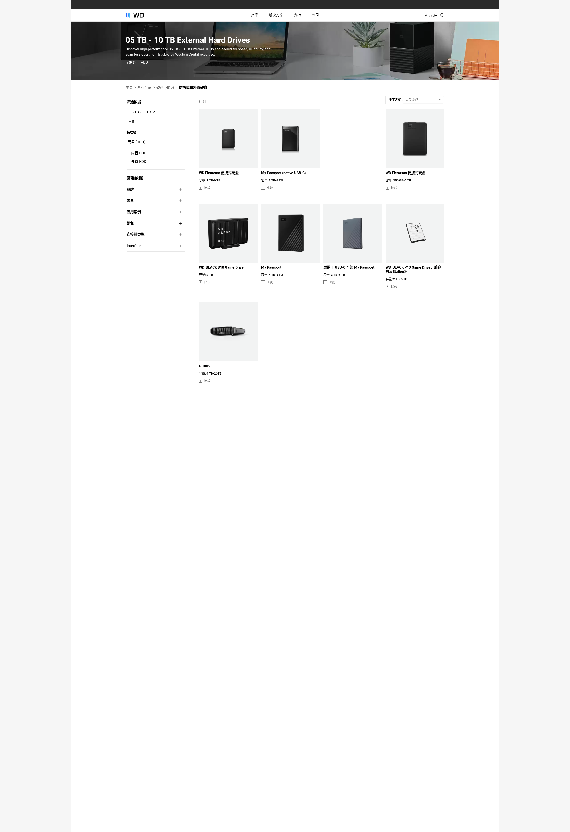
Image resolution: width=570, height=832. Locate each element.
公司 (315, 15)
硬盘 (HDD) (136, 142)
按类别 (132, 132)
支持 (297, 15)
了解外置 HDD (137, 62)
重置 (131, 121)
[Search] (442, 15)
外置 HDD (139, 161)
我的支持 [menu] (430, 15)
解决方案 (276, 15)
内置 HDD (139, 153)
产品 (254, 15)
